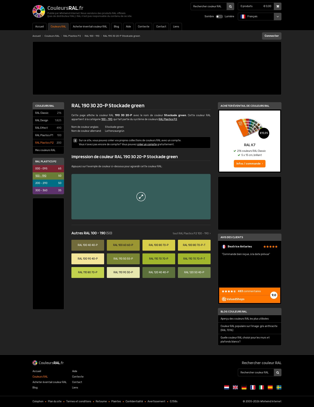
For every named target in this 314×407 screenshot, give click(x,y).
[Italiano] (261, 387)
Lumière (229, 16)
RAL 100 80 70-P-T (194, 245)
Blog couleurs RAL (234, 311)
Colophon (38, 401)
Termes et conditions (78, 401)
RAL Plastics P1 (48, 135)
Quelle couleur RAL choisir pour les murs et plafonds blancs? (245, 339)
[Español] (270, 387)
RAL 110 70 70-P (158, 258)
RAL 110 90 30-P (123, 272)
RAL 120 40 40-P (159, 272)
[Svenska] (278, 387)
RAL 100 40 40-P (88, 245)
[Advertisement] (157, 68)
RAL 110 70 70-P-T (194, 258)
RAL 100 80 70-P (159, 245)
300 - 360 (48, 190)
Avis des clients (232, 237)
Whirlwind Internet (270, 401)
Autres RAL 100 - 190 (91, 232)
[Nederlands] (226, 387)
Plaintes (116, 401)
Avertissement (156, 401)
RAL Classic (48, 113)
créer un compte (147, 144)
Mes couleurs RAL (45, 150)
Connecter (272, 35)
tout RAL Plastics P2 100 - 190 (191, 233)
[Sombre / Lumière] (219, 16)
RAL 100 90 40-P (88, 258)
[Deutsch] (244, 387)
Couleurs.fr (51, 362)
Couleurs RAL (44, 105)
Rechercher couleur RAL (261, 362)
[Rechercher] (230, 6)
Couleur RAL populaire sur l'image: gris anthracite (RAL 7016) (249, 328)
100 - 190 (48, 175)
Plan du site (55, 401)
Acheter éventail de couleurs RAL (245, 105)
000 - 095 (48, 168)
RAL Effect (48, 127)
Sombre (209, 16)
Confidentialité (134, 401)
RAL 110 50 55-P (123, 258)
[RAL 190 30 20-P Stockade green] (141, 196)
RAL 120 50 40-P (194, 272)
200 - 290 (48, 183)
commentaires (249, 291)
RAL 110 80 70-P (87, 272)
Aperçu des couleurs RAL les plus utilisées (245, 318)
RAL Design (48, 120)
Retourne (101, 401)
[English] (235, 387)
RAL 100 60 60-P (123, 245)
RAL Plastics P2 (48, 142)
